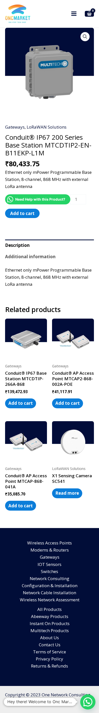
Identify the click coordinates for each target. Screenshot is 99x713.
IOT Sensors (49, 564)
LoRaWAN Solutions (47, 127)
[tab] (49, 245)
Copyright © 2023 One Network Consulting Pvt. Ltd (47, 698)
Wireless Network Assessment (49, 600)
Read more (67, 493)
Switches (49, 571)
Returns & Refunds (49, 666)
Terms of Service (49, 652)
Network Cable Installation (49, 593)
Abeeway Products (49, 616)
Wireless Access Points (49, 543)
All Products (49, 609)
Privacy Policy (49, 659)
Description (17, 245)
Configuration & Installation (49, 585)
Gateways (15, 127)
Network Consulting (49, 578)
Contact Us (49, 645)
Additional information (30, 256)
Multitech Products (49, 630)
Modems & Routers (49, 550)
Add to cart (22, 213)
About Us (49, 637)
